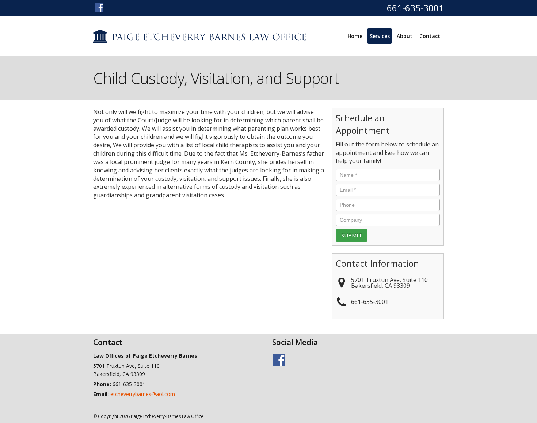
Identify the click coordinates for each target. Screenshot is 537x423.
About (404, 36)
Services (380, 36)
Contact (429, 36)
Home (354, 36)
